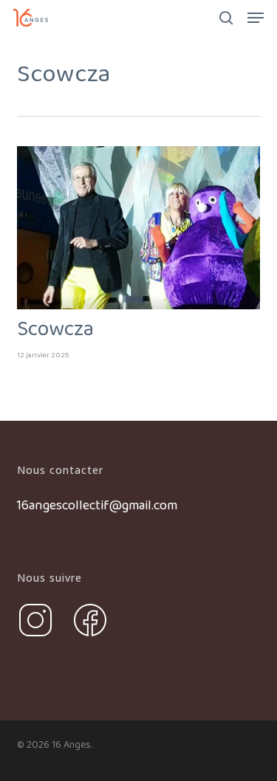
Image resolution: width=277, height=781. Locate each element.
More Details (142, 217)
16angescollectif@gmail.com (97, 505)
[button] (255, 17)
